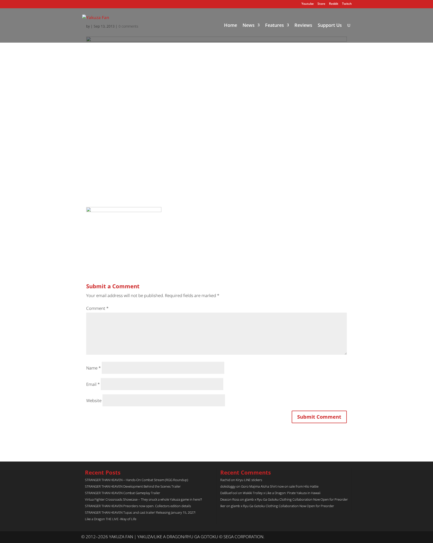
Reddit (333, 4)
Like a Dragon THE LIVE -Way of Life (110, 519)
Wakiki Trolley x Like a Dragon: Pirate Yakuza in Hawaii (281, 493)
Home (230, 25)
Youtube (307, 4)
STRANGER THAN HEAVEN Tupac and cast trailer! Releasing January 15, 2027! (140, 512)
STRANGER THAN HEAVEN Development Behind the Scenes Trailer (133, 486)
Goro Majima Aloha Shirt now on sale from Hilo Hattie (279, 486)
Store (321, 4)
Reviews (303, 25)
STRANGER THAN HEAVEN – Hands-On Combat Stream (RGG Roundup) (136, 480)
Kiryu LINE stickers (249, 480)
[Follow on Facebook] (348, 537)
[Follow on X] (338, 537)
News (249, 25)
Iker (223, 506)
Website (93, 400)
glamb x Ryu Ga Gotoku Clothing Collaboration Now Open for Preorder (296, 499)
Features (274, 25)
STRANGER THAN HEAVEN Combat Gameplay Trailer (122, 493)
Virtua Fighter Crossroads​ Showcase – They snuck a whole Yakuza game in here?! (143, 499)
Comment (97, 308)
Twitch (347, 4)
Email (93, 384)
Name (93, 368)
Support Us (330, 25)
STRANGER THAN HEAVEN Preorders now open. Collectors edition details (138, 506)
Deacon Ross (229, 499)
